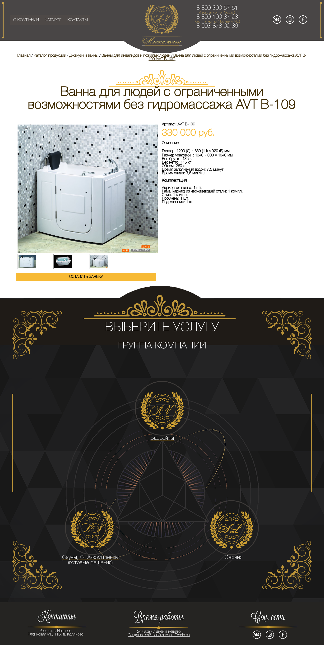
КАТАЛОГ (53, 20)
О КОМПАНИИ (26, 20)
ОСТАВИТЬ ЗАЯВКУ (86, 277)
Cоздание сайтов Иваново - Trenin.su (159, 635)
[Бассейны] (162, 408)
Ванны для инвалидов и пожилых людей (136, 55)
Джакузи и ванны (83, 55)
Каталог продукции (50, 55)
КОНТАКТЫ (77, 20)
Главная (24, 55)
